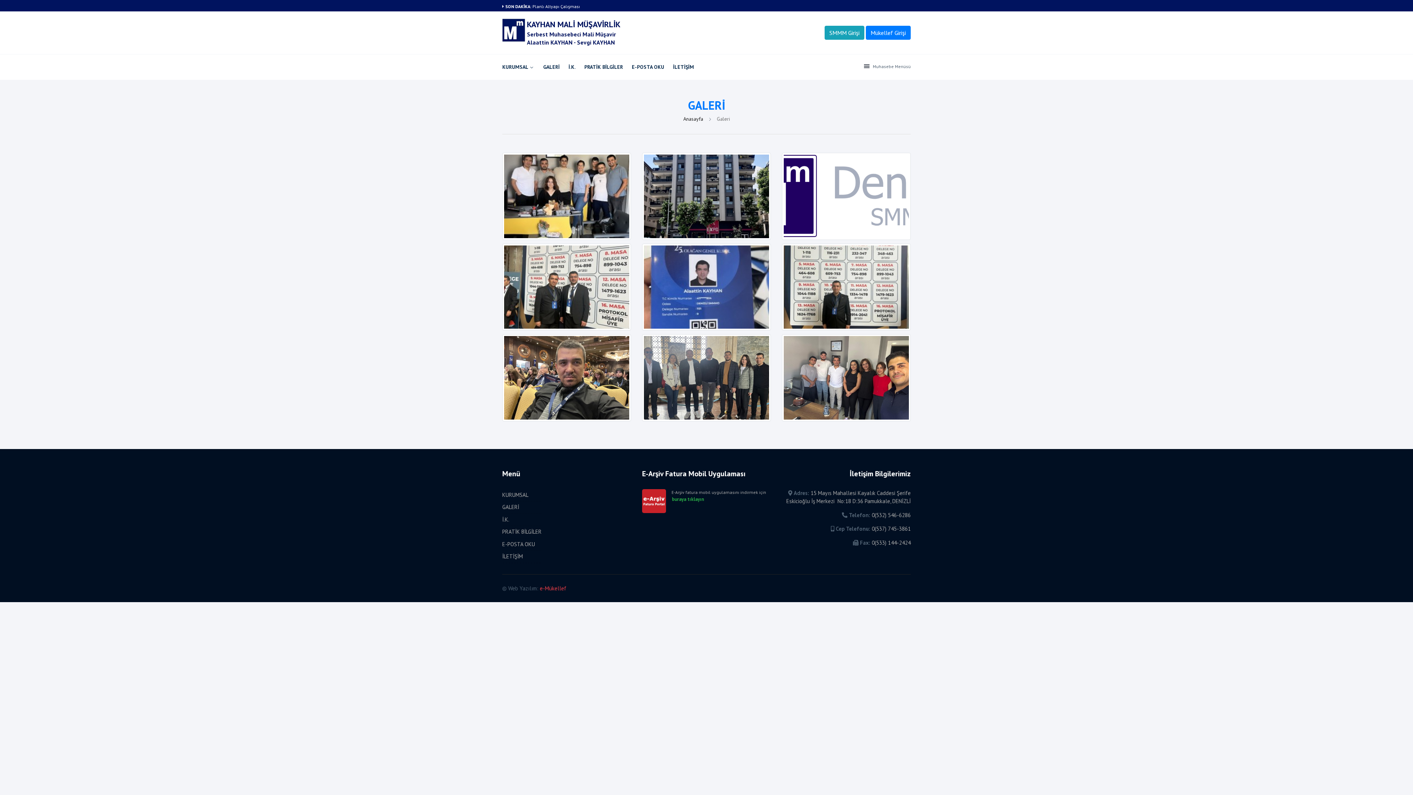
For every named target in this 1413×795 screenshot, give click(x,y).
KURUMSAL (515, 67)
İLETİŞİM (683, 67)
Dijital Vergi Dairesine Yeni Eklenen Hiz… (572, 6)
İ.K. (572, 67)
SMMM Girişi (844, 32)
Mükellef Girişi (888, 32)
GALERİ (551, 67)
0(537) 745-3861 (891, 528)
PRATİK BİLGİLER (603, 67)
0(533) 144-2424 (891, 542)
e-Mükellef (553, 588)
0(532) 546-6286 (891, 515)
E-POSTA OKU (648, 67)
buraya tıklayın (688, 499)
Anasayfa (694, 119)
